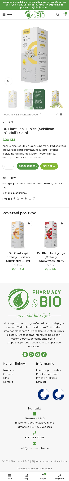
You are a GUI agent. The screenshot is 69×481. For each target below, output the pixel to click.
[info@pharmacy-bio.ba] (34, 443)
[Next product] (65, 115)
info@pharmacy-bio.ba (35, 448)
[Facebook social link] (14, 199)
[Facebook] (25, 354)
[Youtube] (37, 354)
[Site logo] (34, 14)
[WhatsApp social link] (30, 199)
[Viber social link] (34, 199)
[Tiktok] (44, 354)
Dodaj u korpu (27, 166)
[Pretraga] (58, 14)
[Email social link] (22, 199)
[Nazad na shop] (61, 115)
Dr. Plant (7, 121)
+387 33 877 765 (34, 437)
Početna (7, 114)
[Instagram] (31, 354)
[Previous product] (57, 115)
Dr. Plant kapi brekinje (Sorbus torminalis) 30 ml (18, 257)
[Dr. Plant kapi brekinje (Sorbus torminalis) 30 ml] (18, 234)
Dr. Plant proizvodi (27, 114)
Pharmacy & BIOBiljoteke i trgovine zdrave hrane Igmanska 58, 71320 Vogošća (34, 422)
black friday (20, 192)
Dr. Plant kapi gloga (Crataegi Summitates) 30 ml (51, 257)
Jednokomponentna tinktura (34, 183)
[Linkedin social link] (26, 199)
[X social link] (18, 199)
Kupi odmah (49, 166)
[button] (29, 223)
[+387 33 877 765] (34, 433)
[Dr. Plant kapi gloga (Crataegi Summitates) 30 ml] (51, 234)
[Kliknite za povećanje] (8, 81)
